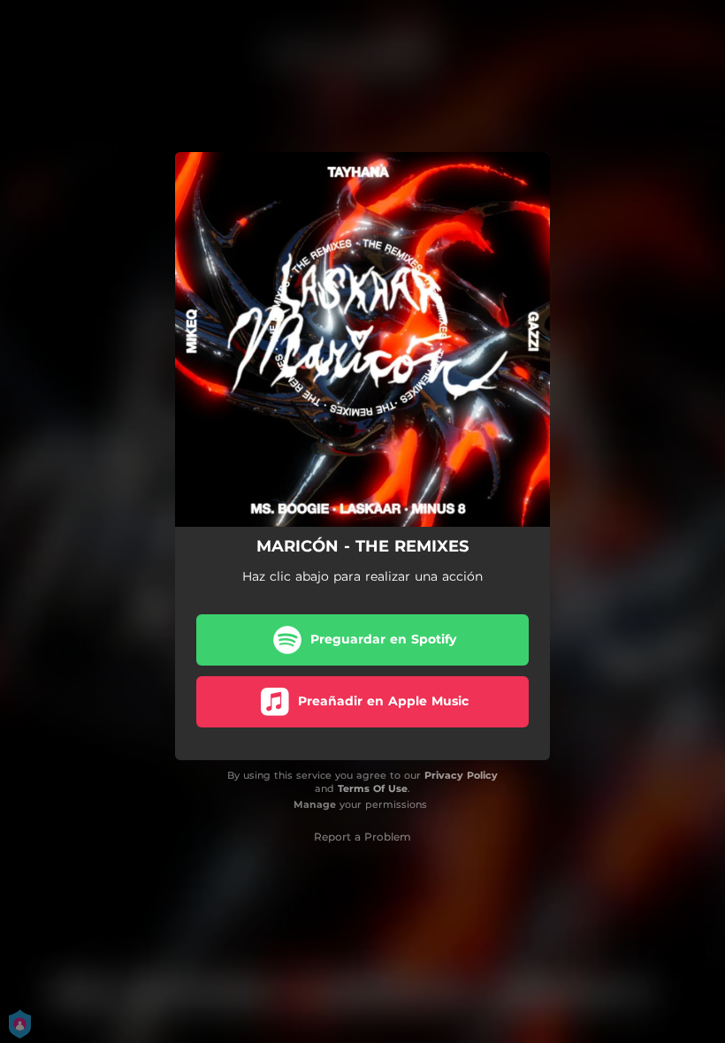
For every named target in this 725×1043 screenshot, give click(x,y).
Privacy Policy (461, 775)
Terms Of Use (373, 788)
